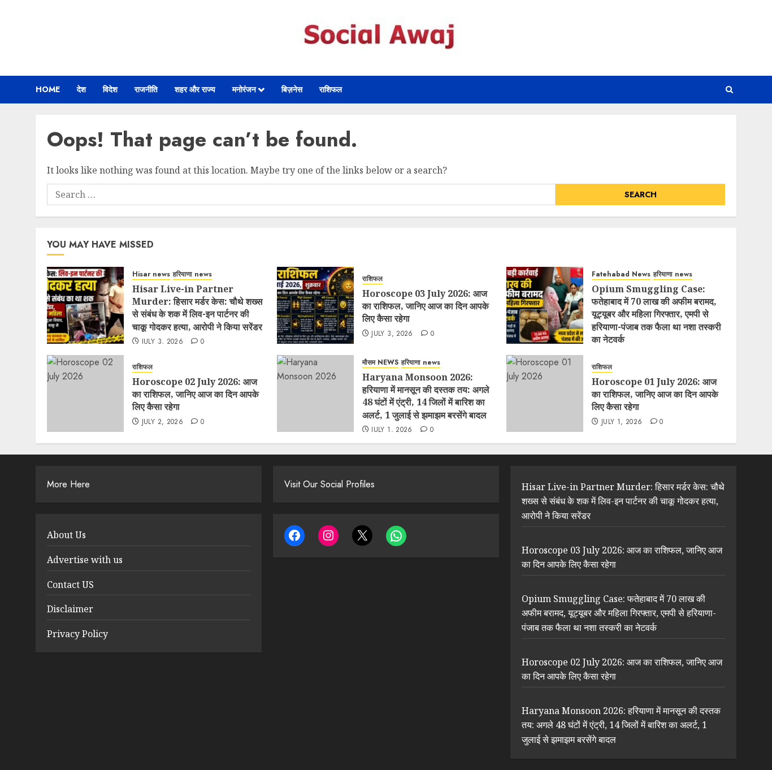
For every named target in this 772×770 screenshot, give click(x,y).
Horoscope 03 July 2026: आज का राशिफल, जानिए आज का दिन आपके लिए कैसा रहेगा (425, 306)
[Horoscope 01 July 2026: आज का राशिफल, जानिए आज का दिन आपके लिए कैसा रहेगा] (544, 393)
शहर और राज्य (195, 89)
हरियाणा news (192, 274)
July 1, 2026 (391, 430)
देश (81, 89)
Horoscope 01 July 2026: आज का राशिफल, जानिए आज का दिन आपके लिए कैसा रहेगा (655, 394)
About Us (66, 535)
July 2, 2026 (162, 422)
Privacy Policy (77, 634)
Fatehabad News (621, 274)
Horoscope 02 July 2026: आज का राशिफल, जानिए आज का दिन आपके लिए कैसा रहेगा (195, 394)
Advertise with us (85, 559)
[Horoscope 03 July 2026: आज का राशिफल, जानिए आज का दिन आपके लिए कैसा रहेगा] (315, 305)
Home (48, 89)
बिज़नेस (291, 89)
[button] (729, 90)
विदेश (110, 89)
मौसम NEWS (380, 362)
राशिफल (330, 89)
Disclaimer (70, 609)
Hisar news (151, 274)
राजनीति (146, 89)
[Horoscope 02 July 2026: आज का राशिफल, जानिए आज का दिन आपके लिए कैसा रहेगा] (85, 393)
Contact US (70, 584)
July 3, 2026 (162, 342)
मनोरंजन (244, 89)
